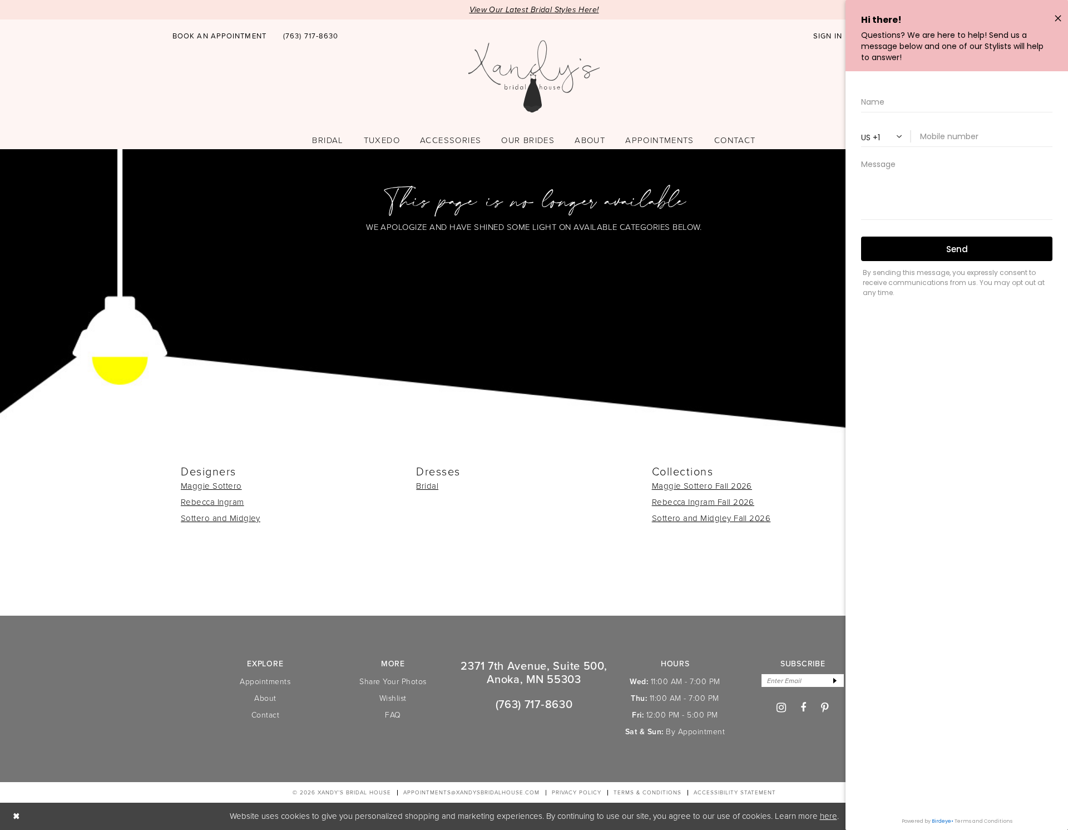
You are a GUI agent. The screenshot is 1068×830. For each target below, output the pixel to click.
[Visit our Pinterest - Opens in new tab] (825, 708)
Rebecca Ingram (212, 502)
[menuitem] (219, 35)
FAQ (393, 715)
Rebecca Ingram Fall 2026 (703, 502)
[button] (828, 36)
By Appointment (695, 732)
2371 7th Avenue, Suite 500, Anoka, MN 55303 (534, 672)
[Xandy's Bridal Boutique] (534, 77)
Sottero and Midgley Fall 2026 (711, 518)
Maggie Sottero (211, 486)
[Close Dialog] (16, 816)
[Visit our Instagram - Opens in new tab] (782, 707)
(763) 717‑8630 (534, 704)
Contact (265, 715)
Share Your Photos (393, 681)
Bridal (427, 486)
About (265, 698)
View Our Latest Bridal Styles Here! (534, 10)
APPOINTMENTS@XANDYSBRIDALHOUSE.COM (471, 792)
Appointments (265, 681)
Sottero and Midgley (220, 518)
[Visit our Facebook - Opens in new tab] (803, 708)
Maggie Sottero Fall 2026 (702, 486)
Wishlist (393, 698)
